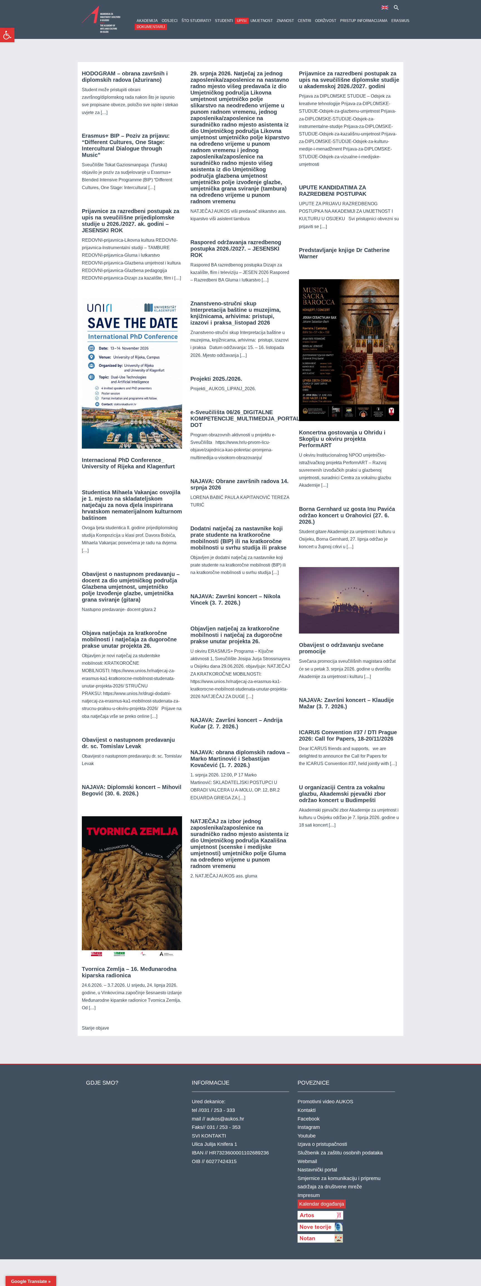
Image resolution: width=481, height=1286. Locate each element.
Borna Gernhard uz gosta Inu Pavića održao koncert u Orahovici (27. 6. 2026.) (347, 515)
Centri (304, 21)
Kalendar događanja (321, 1204)
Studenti (224, 21)
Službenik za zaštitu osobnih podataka (340, 1153)
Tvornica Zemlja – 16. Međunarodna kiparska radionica (129, 972)
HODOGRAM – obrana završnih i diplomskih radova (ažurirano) (125, 76)
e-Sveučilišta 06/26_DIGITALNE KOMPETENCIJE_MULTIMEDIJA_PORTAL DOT (245, 418)
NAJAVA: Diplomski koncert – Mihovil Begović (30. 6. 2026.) (131, 790)
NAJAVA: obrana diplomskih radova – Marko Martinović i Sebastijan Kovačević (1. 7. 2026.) (240, 758)
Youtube (307, 1136)
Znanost (285, 21)
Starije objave (95, 1028)
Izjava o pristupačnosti (322, 1144)
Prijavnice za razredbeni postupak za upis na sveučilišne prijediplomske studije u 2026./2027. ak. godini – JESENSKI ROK (130, 220)
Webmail (307, 1161)
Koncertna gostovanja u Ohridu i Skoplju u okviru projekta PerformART (342, 438)
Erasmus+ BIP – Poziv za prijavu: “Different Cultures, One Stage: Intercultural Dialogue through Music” (126, 145)
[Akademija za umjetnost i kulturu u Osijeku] (101, 19)
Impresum (309, 1195)
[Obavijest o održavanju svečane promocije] (349, 600)
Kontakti (307, 1110)
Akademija (147, 21)
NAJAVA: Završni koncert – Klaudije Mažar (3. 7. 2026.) (346, 703)
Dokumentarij (151, 27)
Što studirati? (196, 21)
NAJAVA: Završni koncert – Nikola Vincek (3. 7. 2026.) (235, 599)
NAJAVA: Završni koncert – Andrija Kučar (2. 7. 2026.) (236, 723)
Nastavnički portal (317, 1170)
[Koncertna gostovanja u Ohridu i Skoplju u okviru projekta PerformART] (349, 349)
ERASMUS (400, 21)
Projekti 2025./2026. (216, 379)
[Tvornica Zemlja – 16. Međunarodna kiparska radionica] (132, 886)
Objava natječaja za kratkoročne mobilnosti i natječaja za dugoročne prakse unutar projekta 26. (129, 639)
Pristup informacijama (363, 21)
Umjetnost (262, 21)
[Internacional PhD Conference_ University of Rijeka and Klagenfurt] (132, 373)
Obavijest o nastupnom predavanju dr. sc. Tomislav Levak (128, 743)
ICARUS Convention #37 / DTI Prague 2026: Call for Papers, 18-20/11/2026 (348, 735)
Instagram (309, 1127)
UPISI (242, 21)
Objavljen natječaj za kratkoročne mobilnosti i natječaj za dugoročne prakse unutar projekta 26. (236, 634)
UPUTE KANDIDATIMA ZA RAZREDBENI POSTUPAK (332, 190)
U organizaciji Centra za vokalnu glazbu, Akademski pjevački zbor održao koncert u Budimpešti (342, 793)
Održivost (325, 21)
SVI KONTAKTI (209, 1136)
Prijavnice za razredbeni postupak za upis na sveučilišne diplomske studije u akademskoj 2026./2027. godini (349, 79)
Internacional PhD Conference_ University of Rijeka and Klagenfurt (128, 463)
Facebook (309, 1119)
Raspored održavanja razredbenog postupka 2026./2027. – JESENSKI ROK (235, 248)
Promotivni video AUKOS (325, 1101)
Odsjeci (170, 21)
